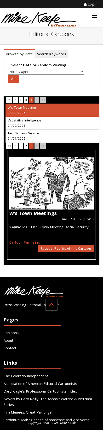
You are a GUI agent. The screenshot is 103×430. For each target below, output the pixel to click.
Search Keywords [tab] (51, 54)
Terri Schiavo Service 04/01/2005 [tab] (23, 136)
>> (43, 99)
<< (9, 99)
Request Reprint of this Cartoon (66, 248)
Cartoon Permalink (24, 242)
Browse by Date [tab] (19, 54)
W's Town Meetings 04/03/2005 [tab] (22, 110)
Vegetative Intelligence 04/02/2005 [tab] (24, 123)
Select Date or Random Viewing (38, 65)
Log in (92, 4)
